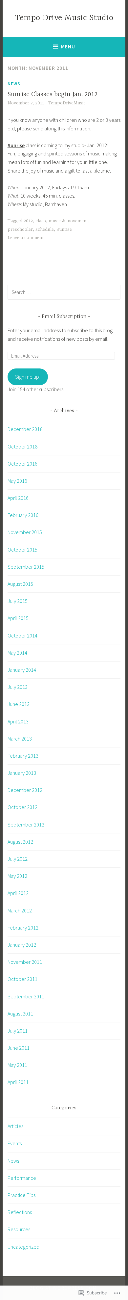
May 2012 (17, 876)
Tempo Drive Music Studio (64, 18)
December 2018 (25, 429)
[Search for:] (64, 292)
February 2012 (23, 927)
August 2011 (20, 1013)
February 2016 (23, 515)
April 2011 (18, 1082)
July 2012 (18, 858)
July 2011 (18, 1030)
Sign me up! (27, 376)
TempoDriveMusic (67, 103)
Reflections (20, 1212)
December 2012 (25, 790)
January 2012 (22, 944)
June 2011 (19, 1047)
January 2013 (22, 773)
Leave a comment (26, 237)
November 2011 (25, 962)
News (14, 84)
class (40, 221)
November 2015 (25, 532)
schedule (44, 229)
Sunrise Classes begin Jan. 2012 (52, 94)
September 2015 (26, 566)
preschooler (20, 229)
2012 (28, 221)
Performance (22, 1178)
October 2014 (22, 635)
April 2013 (18, 721)
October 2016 (22, 463)
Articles (15, 1126)
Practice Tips (21, 1195)
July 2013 (18, 687)
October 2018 (22, 446)
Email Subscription (64, 317)
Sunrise (64, 229)
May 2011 (17, 1065)
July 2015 (18, 601)
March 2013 (20, 738)
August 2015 (20, 584)
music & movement (68, 221)
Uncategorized (23, 1246)
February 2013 (23, 755)
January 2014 (22, 669)
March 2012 (20, 910)
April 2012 (18, 893)
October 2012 (22, 807)
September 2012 (26, 824)
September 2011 (26, 996)
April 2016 (18, 498)
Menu (68, 46)
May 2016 (17, 480)
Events (15, 1143)
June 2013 (19, 704)
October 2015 (22, 549)
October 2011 (22, 979)
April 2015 (18, 618)
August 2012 (20, 841)
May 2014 (17, 652)
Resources (19, 1229)
